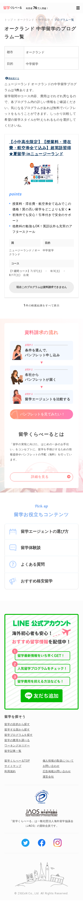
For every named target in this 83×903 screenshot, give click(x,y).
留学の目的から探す (17, 724)
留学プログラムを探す (18, 734)
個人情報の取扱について (58, 760)
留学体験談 (31, 547)
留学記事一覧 (12, 750)
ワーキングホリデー (17, 745)
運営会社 (48, 776)
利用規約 (10, 771)
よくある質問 (33, 564)
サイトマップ (12, 766)
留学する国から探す (17, 729)
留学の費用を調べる (17, 740)
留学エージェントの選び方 (45, 531)
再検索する (13, 78)
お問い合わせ (51, 766)
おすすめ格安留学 (37, 581)
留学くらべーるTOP (17, 760)
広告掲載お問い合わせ (57, 771)
